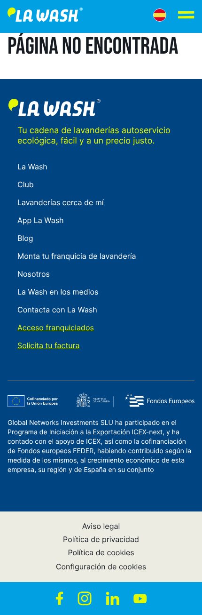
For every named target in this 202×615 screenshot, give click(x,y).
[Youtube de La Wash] (140, 598)
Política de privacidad (101, 539)
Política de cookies (101, 552)
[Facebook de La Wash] (59, 598)
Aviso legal (101, 526)
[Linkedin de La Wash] (112, 598)
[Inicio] (45, 16)
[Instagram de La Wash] (85, 598)
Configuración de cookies (101, 566)
